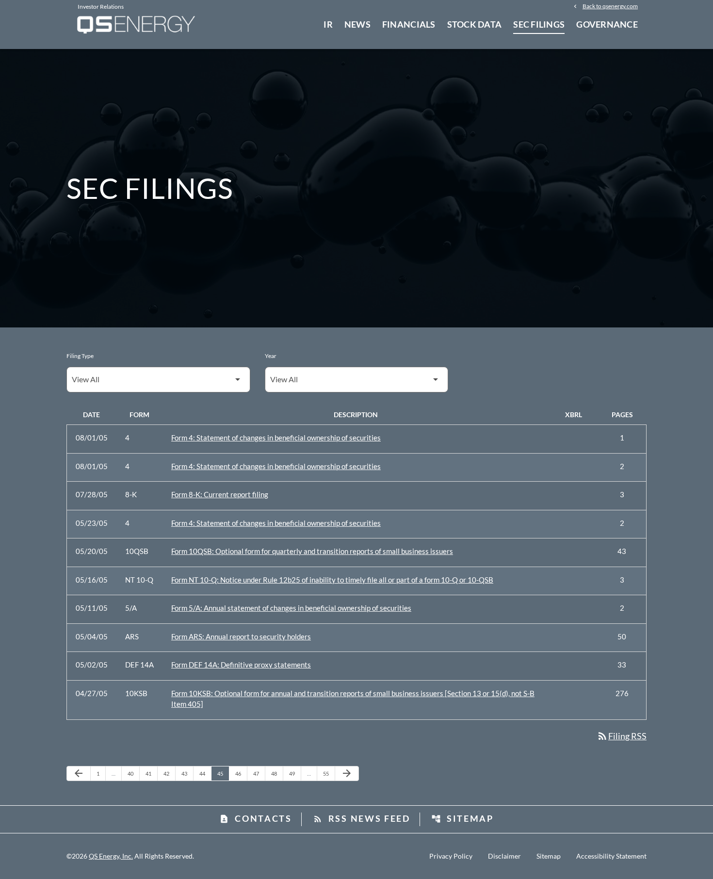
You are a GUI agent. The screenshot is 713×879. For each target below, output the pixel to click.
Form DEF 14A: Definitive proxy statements (241, 664)
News (357, 24)
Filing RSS (622, 736)
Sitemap (462, 818)
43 (187, 773)
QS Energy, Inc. (111, 856)
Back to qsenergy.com (610, 5)
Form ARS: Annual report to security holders (241, 636)
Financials (409, 24)
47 (259, 773)
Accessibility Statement (611, 856)
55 (329, 773)
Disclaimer (504, 856)
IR (328, 24)
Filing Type (80, 355)
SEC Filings (539, 24)
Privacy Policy (450, 856)
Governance (607, 24)
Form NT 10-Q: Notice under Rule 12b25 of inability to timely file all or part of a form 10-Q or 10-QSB (332, 579)
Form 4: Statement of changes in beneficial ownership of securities (276, 437)
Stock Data (474, 24)
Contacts (255, 818)
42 (169, 773)
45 (223, 773)
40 (133, 773)
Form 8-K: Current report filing (219, 494)
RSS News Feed (361, 818)
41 (151, 773)
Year (270, 355)
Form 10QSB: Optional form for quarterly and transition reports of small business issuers (312, 551)
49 (295, 773)
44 (205, 773)
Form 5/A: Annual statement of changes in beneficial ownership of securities (291, 607)
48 (277, 773)
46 (241, 773)
